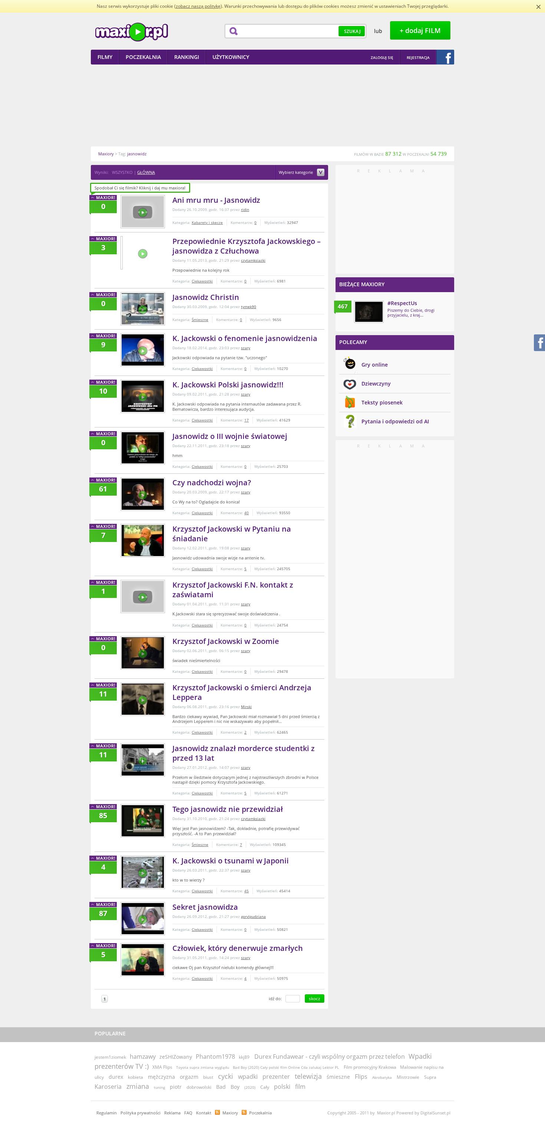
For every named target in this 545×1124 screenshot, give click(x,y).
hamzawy (143, 1056)
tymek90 (248, 306)
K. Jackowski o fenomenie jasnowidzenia (244, 338)
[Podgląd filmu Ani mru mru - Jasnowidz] (142, 211)
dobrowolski (198, 1087)
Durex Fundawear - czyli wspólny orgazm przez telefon (329, 1056)
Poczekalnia (260, 1112)
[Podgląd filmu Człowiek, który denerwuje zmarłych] (142, 959)
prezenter (276, 1076)
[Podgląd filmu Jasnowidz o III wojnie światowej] (142, 448)
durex (116, 1076)
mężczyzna (161, 1076)
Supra (430, 1077)
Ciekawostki (202, 281)
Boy (235, 1086)
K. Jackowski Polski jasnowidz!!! (228, 385)
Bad (221, 1086)
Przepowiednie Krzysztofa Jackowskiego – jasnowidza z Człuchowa (246, 246)
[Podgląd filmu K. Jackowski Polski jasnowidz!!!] (142, 396)
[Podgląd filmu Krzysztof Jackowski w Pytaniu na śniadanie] (142, 540)
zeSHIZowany (175, 1056)
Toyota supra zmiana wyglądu (202, 1067)
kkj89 (244, 1057)
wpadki (248, 1076)
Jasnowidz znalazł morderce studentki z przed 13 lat (243, 753)
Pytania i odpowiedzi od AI (395, 421)
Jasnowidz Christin (205, 297)
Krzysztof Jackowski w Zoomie (225, 641)
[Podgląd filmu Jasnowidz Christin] (142, 308)
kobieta (135, 1077)
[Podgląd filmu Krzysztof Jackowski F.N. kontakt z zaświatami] (142, 596)
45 (246, 890)
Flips (361, 1076)
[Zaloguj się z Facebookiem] (445, 57)
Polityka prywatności (140, 1112)
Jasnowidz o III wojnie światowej (229, 436)
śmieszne (338, 1076)
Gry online (374, 364)
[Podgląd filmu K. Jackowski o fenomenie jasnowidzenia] (142, 350)
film (300, 1086)
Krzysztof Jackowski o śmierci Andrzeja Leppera (241, 692)
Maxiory (230, 1112)
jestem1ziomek (110, 1057)
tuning (159, 1087)
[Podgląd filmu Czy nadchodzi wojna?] (142, 494)
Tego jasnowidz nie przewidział (227, 809)
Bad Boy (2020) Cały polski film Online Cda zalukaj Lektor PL (286, 1067)
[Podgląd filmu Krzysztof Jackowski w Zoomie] (142, 653)
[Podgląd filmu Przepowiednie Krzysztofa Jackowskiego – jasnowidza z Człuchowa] (121, 253)
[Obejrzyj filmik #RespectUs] (369, 312)
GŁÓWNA (146, 172)
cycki (225, 1076)
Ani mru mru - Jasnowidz (216, 200)
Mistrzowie (408, 1077)
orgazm (189, 1076)
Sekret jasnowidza (205, 907)
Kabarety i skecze (207, 222)
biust (208, 1077)
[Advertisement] (272, 105)
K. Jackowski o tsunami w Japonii (230, 861)
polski (282, 1086)
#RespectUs (402, 303)
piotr (176, 1086)
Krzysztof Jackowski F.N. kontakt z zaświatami (232, 589)
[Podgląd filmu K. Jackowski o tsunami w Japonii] (142, 872)
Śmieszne (200, 319)
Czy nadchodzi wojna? (211, 482)
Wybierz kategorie (296, 172)
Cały (264, 1087)
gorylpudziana (253, 916)
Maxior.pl (132, 32)
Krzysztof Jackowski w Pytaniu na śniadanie (231, 533)
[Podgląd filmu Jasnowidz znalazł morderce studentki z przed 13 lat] (142, 760)
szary (245, 347)
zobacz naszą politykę (198, 6)
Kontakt (203, 1112)
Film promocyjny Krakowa (370, 1067)
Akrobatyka (382, 1077)
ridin (245, 209)
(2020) (249, 1087)
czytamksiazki (253, 260)
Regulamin (106, 1112)
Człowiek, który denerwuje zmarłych (237, 948)
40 (246, 512)
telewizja (308, 1076)
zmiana (137, 1086)
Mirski (246, 706)
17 (246, 420)
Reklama (172, 1112)
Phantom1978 (215, 1056)
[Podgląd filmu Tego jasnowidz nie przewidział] (142, 820)
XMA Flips (162, 1067)
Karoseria (108, 1086)
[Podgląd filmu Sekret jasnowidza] (142, 918)
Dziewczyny (376, 383)
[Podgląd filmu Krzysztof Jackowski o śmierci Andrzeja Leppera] (142, 699)
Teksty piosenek (382, 402)
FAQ (188, 1112)
